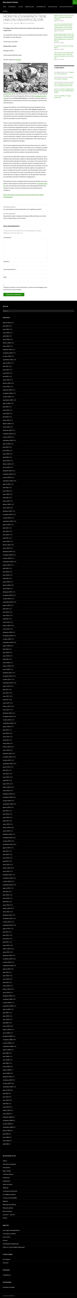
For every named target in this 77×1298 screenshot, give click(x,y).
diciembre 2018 (7, 632)
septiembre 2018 (8, 642)
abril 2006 (6, 1144)
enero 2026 (6, 346)
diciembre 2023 (7, 430)
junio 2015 (6, 773)
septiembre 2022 (8, 481)
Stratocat (5, 1262)
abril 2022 (6, 497)
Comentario (7, 237)
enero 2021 (6, 548)
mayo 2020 (6, 575)
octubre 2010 (7, 962)
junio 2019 (6, 612)
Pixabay (18, 59)
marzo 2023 (6, 460)
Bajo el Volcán (7, 1171)
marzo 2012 (6, 905)
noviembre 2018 (7, 635)
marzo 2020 (6, 582)
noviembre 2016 (7, 716)
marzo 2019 (6, 622)
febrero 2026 (7, 343)
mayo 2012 (6, 898)
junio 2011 (6, 935)
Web (5, 277)
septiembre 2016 (8, 723)
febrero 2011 (7, 948)
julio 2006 (5, 1134)
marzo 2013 (6, 864)
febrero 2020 (7, 585)
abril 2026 (6, 336)
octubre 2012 (7, 881)
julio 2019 (5, 608)
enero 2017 (6, 709)
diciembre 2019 (7, 592)
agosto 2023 (6, 444)
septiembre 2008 (8, 1046)
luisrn (17, 23)
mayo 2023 (6, 454)
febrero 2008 (7, 1070)
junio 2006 (6, 1137)
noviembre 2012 (7, 878)
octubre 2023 (7, 437)
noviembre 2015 (7, 757)
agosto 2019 (6, 605)
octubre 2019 (7, 598)
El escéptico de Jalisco (9, 1233)
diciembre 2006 (7, 1117)
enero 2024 (6, 427)
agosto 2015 (6, 767)
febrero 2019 (7, 625)
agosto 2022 (6, 484)
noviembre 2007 (7, 1080)
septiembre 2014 (8, 804)
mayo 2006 (6, 1140)
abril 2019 (6, 619)
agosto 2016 (6, 726)
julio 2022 (5, 487)
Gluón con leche (7, 1184)
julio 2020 (5, 568)
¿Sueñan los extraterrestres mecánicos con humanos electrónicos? (64, 83)
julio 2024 (5, 407)
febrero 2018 (7, 666)
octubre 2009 (7, 1002)
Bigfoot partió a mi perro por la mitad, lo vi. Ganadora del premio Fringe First (64, 17)
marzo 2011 (6, 945)
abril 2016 (6, 740)
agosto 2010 (6, 969)
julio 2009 (5, 1012)
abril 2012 (6, 901)
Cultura (20, 6)
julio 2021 (5, 528)
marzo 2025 (6, 380)
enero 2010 (6, 992)
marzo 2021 (6, 541)
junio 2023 (6, 450)
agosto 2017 (6, 686)
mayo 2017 (6, 696)
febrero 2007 (7, 1110)
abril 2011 (6, 942)
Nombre (6, 261)
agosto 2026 (6, 322)
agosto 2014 (6, 807)
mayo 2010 (6, 979)
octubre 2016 (7, 720)
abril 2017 (6, 699)
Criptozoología (52, 6)
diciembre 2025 (7, 349)
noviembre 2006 (7, 1120)
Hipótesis (5, 1188)
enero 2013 (6, 871)
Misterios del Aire (8, 1208)
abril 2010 (6, 982)
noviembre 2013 (7, 837)
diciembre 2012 (7, 874)
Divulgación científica (66, 6)
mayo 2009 (6, 1019)
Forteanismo (12, 6)
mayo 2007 (6, 1100)
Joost (55, 96)
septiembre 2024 (8, 400)
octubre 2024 (7, 396)
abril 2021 (6, 538)
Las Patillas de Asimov (9, 1194)
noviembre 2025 (7, 353)
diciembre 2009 (7, 996)
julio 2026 (5, 326)
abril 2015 (6, 780)
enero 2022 (6, 508)
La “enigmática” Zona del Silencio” (64, 73)
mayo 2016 (6, 736)
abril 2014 (6, 821)
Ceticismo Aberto (8, 1174)
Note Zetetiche (7, 1211)
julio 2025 (5, 366)
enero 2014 (6, 831)
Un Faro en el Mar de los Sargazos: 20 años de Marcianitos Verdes (64, 90)
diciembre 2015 (7, 753)
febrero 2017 (7, 706)
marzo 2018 (6, 662)
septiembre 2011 (8, 925)
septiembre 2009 (8, 1006)
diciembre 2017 (7, 672)
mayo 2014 (6, 817)
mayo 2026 (6, 332)
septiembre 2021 (8, 521)
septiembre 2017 (8, 683)
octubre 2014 (7, 800)
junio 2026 (6, 329)
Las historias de (8, 94)
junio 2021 (6, 531)
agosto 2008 (6, 1049)
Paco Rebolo (6, 1259)
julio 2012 (5, 891)
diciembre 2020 (7, 551)
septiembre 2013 (8, 844)
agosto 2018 (6, 646)
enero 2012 (6, 911)
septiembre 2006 (8, 1127)
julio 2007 (5, 1093)
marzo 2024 (6, 420)
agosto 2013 (6, 848)
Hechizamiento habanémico (11, 1244)
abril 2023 (6, 457)
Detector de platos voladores (63, 78)
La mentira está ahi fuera (10, 1191)
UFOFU (5, 1218)
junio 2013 (6, 854)
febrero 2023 (7, 464)
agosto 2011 (6, 928)
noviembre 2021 (7, 514)
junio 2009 (6, 1016)
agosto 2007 (6, 1090)
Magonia (5, 1201)
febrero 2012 (7, 908)
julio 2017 (5, 689)
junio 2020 (6, 571)
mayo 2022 (6, 494)
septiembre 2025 (8, 359)
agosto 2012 (6, 888)
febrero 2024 (7, 423)
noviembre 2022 (7, 474)
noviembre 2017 (7, 676)
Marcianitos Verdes (10, 2)
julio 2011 (5, 932)
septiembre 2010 (8, 965)
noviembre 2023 (7, 433)
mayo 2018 (6, 656)
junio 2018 (6, 652)
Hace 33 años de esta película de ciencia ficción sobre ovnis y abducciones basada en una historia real (64, 55)
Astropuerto (6, 1167)
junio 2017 (6, 693)
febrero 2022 (7, 504)
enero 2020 (6, 588)
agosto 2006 (6, 1130)
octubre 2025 (7, 356)
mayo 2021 (6, 534)
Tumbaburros (7, 1275)
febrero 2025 (7, 383)
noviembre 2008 (7, 1039)
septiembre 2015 (8, 763)
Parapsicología (29, 6)
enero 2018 (6, 669)
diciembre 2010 (7, 955)
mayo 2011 (6, 938)
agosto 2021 (6, 524)
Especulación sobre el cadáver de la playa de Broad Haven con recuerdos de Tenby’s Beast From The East (24, 216)
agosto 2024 (6, 403)
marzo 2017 (6, 703)
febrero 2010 (7, 989)
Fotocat (5, 1240)
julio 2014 (5, 810)
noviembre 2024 (7, 393)
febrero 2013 (7, 868)
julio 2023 (5, 447)
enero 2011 (6, 952)
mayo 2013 (6, 858)
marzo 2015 (6, 784)
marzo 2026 (6, 339)
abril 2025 (6, 376)
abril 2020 (6, 578)
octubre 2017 (7, 679)
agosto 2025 (6, 363)
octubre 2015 (7, 760)
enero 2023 (6, 467)
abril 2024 (6, 417)
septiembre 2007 (8, 1087)
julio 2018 (5, 649)
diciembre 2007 (7, 1076)
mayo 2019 (6, 615)
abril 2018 (6, 659)
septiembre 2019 (8, 602)
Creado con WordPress (9, 1295)
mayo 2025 (6, 373)
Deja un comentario (28, 23)
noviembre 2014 (7, 797)
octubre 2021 (7, 518)
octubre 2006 (7, 1124)
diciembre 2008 (7, 1036)
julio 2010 (5, 972)
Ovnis (4, 6)
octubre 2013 (7, 841)
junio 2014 (6, 814)
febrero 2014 (7, 827)
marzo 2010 (6, 986)
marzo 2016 (6, 743)
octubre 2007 (7, 1083)
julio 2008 (5, 1053)
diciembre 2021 (7, 511)
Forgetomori (6, 1181)
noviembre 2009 (7, 999)
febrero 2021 (7, 545)
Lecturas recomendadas (10, 1198)
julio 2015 (5, 770)
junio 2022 (6, 491)
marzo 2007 (6, 1107)
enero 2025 (6, 386)
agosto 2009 (6, 1009)
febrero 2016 (7, 747)
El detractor (6, 1177)
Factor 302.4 (6, 1237)
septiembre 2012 (8, 885)
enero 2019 (6, 629)
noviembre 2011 (7, 918)
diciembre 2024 (7, 390)
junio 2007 (6, 1097)
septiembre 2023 (8, 440)
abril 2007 (6, 1103)
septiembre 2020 (8, 561)
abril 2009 (6, 1023)
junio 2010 (6, 975)
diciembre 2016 (7, 713)
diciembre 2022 (7, 470)
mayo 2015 (6, 777)
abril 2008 (6, 1063)
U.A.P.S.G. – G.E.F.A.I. (9, 1214)
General (5, 11)
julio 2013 (5, 851)
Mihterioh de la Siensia (9, 1204)
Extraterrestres (41, 6)
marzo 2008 (6, 1066)
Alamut (5, 1161)
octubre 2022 (7, 477)
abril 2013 (6, 861)
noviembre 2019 (7, 595)
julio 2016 (5, 730)
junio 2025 (6, 369)
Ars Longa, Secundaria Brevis (11, 1230)
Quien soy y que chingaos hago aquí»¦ (14, 1247)
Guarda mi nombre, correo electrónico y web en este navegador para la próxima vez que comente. (25, 288)
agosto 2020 (6, 565)
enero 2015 (6, 790)
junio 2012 (6, 895)
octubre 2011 (7, 922)
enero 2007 (6, 1113)
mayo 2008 (6, 1060)
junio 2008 (6, 1056)
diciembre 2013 (7, 834)
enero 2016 (6, 750)
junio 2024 (6, 410)
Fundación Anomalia (8, 1287)
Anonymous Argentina (9, 1164)
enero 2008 (6, 1073)
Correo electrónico (10, 269)
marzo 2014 (6, 824)
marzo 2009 (6, 1026)
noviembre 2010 (7, 959)
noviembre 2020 (7, 555)
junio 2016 (6, 733)
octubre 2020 (7, 558)
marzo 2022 (6, 501)
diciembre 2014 (7, 794)
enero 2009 (6, 1033)
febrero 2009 (7, 1029)
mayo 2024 (6, 413)
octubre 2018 (7, 639)
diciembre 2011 (7, 915)
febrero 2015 (7, 787)
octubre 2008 (7, 1043)
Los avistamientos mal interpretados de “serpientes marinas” (22, 208)
